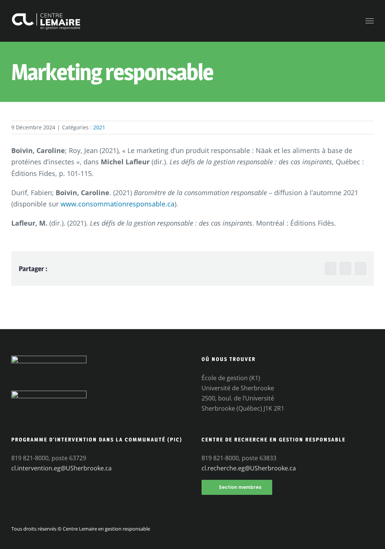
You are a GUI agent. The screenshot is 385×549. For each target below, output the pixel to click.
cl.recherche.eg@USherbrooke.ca (249, 468)
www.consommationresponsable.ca (117, 203)
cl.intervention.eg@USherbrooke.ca (61, 468)
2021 (99, 127)
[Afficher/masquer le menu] (370, 21)
